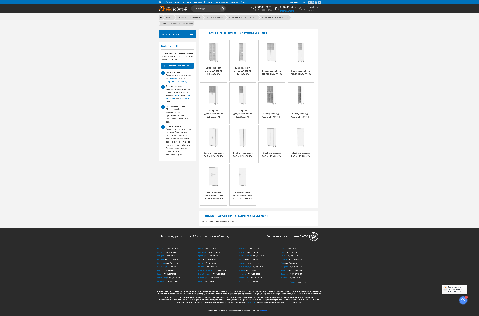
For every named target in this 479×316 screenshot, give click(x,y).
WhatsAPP (170, 98)
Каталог (169, 2)
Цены (177, 2)
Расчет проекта (221, 2)
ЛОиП (161, 2)
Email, (188, 95)
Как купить (186, 2)
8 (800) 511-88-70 (263, 7)
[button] (177, 66)
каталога (173, 78)
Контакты (208, 2)
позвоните (184, 98)
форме (176, 95)
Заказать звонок (287, 10)
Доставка (198, 2)
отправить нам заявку (176, 81)
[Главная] (161, 17)
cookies (263, 311)
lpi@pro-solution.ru (312, 7)
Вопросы (244, 2)
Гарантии (234, 2)
